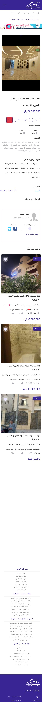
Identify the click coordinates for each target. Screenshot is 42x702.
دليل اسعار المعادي (21, 662)
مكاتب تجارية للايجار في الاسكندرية (20, 637)
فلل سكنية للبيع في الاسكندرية (21, 629)
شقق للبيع (21, 648)
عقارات (37, 697)
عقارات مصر (21, 573)
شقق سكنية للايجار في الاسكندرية (21, 626)
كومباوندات (36, 701)
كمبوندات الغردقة (21, 584)
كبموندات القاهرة (21, 582)
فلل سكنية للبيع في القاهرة (20, 604)
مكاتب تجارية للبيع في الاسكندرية (21, 634)
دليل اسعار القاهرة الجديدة (21, 654)
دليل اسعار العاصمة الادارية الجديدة (21, 656)
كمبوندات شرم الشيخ (21, 587)
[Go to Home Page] (38, 13)
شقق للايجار (21, 651)
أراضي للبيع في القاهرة (21, 615)
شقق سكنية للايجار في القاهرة (21, 601)
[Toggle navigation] (5, 5)
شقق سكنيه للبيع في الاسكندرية (21, 623)
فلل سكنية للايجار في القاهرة (21, 607)
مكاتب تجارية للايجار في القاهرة (21, 612)
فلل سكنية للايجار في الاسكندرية (21, 632)
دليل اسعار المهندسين (21, 659)
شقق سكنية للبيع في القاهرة (21, 598)
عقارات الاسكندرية (21, 579)
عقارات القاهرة (21, 576)
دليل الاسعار (16, 701)
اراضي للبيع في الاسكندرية (21, 640)
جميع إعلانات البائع (32, 234)
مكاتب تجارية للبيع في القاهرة (21, 609)
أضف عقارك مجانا (14, 697)
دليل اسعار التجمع (21, 665)
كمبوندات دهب (21, 590)
